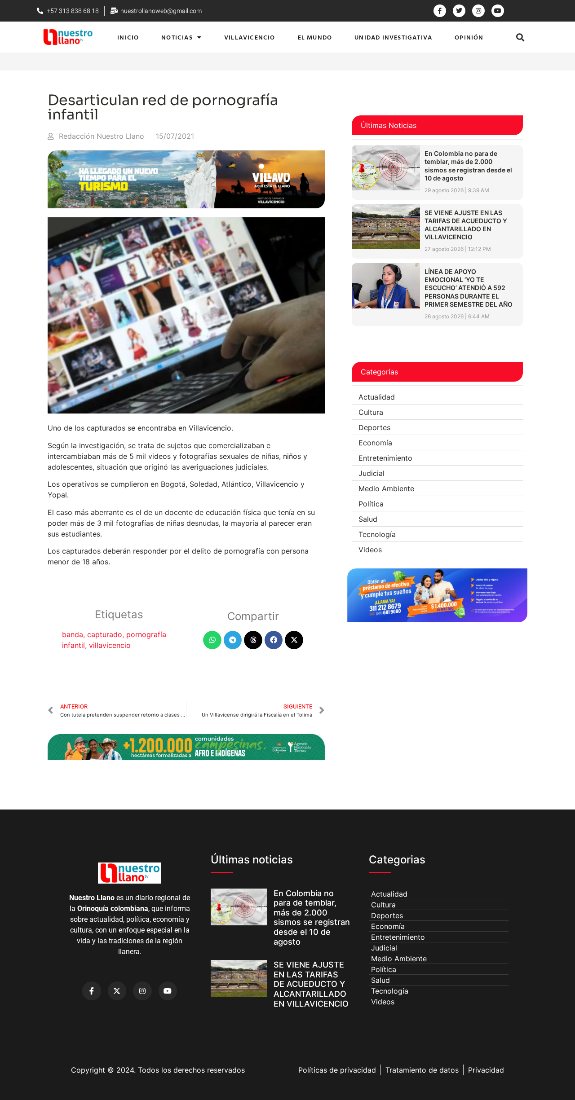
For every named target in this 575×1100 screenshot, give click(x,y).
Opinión (469, 37)
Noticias (177, 37)
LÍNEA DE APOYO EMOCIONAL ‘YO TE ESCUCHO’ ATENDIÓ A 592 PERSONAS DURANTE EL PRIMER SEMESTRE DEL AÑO (469, 288)
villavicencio (110, 645)
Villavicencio (249, 37)
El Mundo (315, 37)
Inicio (128, 37)
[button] (520, 37)
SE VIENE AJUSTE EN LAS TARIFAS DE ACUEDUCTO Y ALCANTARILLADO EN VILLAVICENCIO (466, 225)
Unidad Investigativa (393, 37)
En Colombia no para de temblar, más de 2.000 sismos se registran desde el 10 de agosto (468, 166)
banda (72, 634)
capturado (104, 634)
